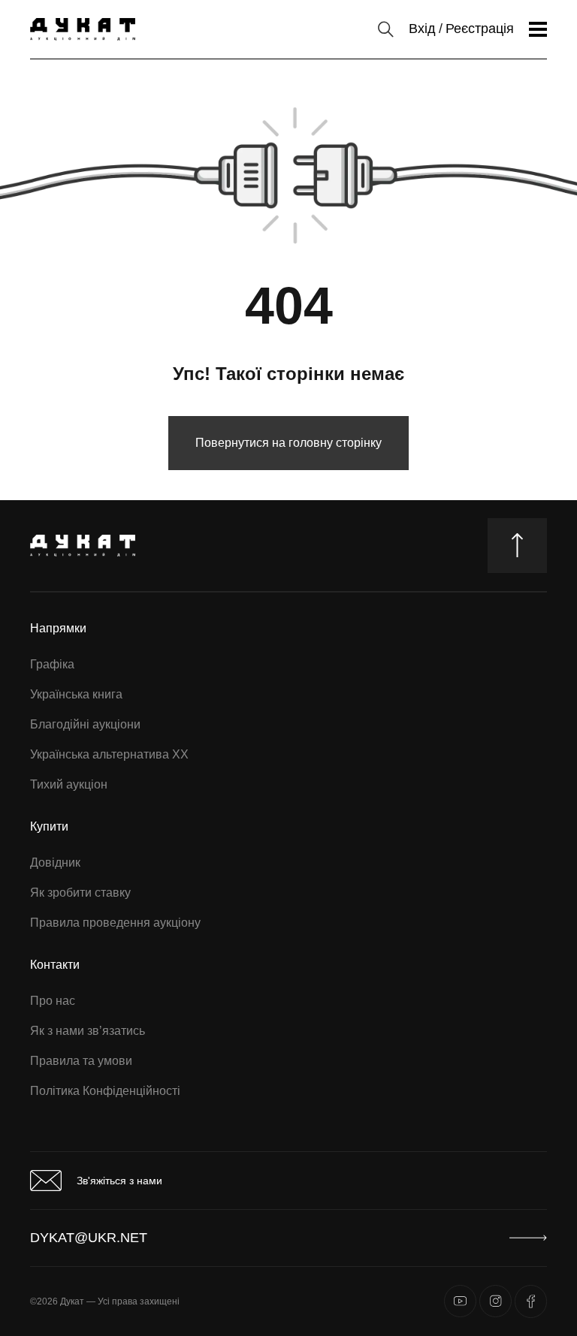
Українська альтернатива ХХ (109, 754)
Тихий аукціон (68, 784)
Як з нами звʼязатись (87, 1030)
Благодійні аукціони (85, 724)
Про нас (52, 1000)
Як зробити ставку (80, 892)
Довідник (55, 862)
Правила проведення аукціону (115, 922)
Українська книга (76, 694)
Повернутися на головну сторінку (288, 442)
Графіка (52, 664)
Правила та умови (81, 1060)
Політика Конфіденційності (105, 1090)
